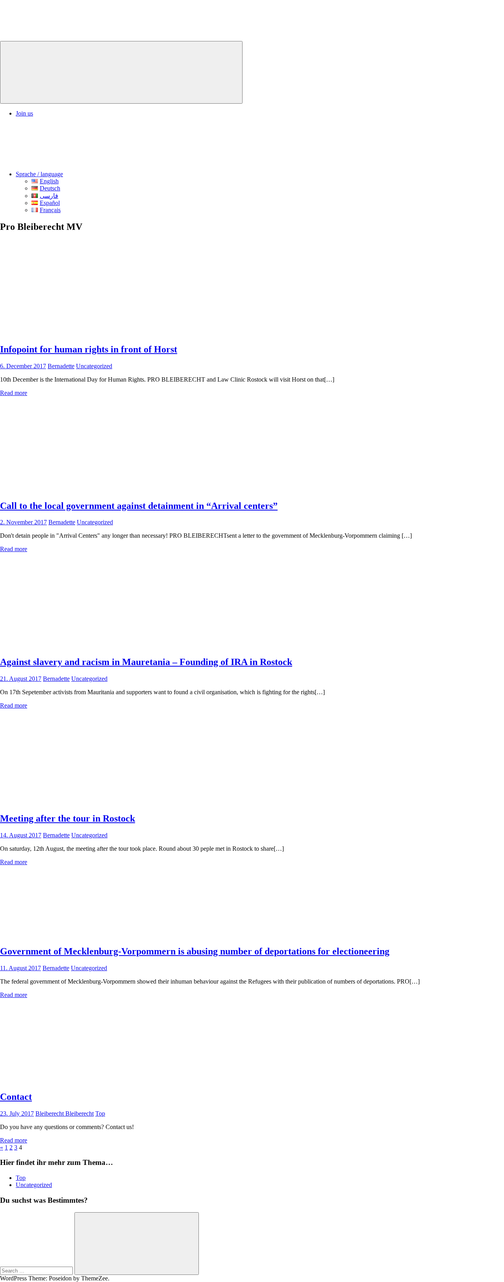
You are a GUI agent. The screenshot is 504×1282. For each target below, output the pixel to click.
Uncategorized (94, 366)
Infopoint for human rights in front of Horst (88, 349)
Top (100, 1113)
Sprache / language (39, 174)
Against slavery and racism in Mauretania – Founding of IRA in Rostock (146, 662)
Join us (24, 113)
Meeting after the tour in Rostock (67, 818)
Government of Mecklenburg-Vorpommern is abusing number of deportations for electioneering (194, 951)
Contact (16, 1097)
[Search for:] (37, 1270)
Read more (13, 392)
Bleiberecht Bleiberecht (64, 1113)
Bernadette (61, 366)
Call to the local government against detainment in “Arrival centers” (139, 506)
